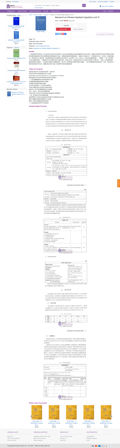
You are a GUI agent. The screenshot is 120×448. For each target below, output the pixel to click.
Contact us (63, 438)
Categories (11, 11)
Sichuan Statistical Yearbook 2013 (16, 58)
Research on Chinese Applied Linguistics (46, 48)
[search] (84, 5)
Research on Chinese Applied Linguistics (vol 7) (18, 94)
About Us (10, 436)
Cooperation (90, 436)
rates (48, 436)
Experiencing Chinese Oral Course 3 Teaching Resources (16, 82)
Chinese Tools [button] (55, 11)
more (18, 15)
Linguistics (46, 14)
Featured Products (35, 11)
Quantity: (66, 25)
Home (30, 14)
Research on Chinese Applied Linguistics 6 (16, 40)
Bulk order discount (40, 438)
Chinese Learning (37, 14)
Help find (63, 440)
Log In (105, 11)
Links (88, 440)
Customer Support (103, 1)
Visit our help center (66, 436)
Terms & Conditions (13, 438)
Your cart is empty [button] (107, 6)
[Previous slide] (31, 416)
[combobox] (58, 5)
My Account (93, 1)
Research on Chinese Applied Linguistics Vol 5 (16, 26)
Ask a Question (101, 34)
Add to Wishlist (78, 29)
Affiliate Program (91, 438)
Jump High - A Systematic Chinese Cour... (37, 423)
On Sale (46, 11)
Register (110, 11)
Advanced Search (38, 7)
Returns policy (38, 440)
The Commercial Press (42, 46)
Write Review (109, 34)
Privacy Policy (11, 440)
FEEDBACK (118, 183)
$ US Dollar (15, 1)
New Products (22, 11)
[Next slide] (111, 416)
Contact (112, 1)
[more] (16, 47)
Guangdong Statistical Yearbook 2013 (16, 71)
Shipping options (39, 436)
